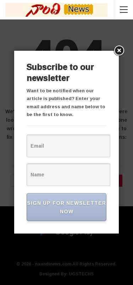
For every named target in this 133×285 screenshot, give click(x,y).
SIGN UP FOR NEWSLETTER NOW (66, 207)
